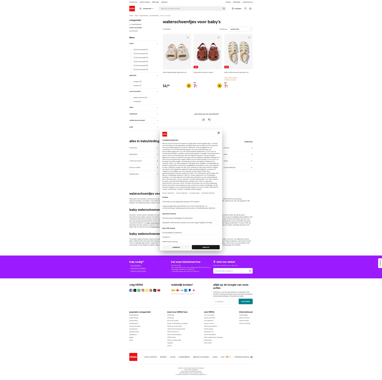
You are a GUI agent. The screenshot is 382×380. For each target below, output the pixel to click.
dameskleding (133, 315)
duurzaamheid (208, 320)
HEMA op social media (174, 326)
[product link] (177, 51)
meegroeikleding (229, 167)
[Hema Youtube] (158, 290)
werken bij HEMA (209, 318)
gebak (131, 337)
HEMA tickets (171, 337)
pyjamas (226, 148)
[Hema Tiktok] (154, 290)
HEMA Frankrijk (244, 320)
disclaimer (163, 357)
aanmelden (245, 301)
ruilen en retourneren (138, 271)
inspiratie (170, 343)
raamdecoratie (134, 332)
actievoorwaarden (210, 334)
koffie (131, 340)
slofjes (226, 161)
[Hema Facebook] (131, 290)
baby (136, 15)
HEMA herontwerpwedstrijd (176, 329)
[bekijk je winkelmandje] (250, 8)
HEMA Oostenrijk (244, 323)
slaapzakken (133, 154)
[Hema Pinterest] (150, 290)
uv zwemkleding (135, 24)
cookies (215, 357)
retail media (207, 343)
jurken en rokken (134, 167)
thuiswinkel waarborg (242, 357)
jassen (226, 154)
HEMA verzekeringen (174, 340)
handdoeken (133, 329)
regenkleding (133, 174)
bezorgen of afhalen (138, 268)
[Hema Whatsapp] (138, 290)
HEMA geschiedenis (210, 326)
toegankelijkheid (184, 357)
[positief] (203, 119)
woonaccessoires (135, 326)
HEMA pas (170, 318)
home (131, 15)
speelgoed (132, 334)
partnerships (208, 340)
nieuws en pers (209, 323)
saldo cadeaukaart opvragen (213, 337)
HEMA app (170, 315)
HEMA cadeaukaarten (174, 334)
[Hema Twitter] (135, 290)
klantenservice (208, 332)
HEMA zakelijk (208, 329)
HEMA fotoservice (173, 332)
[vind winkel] (250, 271)
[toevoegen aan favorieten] (188, 37)
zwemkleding (154, 15)
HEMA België (243, 315)
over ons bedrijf (209, 315)
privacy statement (151, 357)
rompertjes (133, 148)
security (172, 357)
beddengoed (133, 323)
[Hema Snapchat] (146, 290)
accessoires (133, 31)
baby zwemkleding (153, 223)
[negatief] (209, 119)
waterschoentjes (135, 28)
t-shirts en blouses (135, 161)
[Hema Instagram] (142, 290)
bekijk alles (249, 141)
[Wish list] (245, 8)
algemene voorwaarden (201, 357)
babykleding (144, 15)
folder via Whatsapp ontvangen (177, 323)
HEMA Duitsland (244, 318)
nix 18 (222, 357)
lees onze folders (173, 320)
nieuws (169, 345)
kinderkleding (133, 318)
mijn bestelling (136, 265)
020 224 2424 (176, 265)
